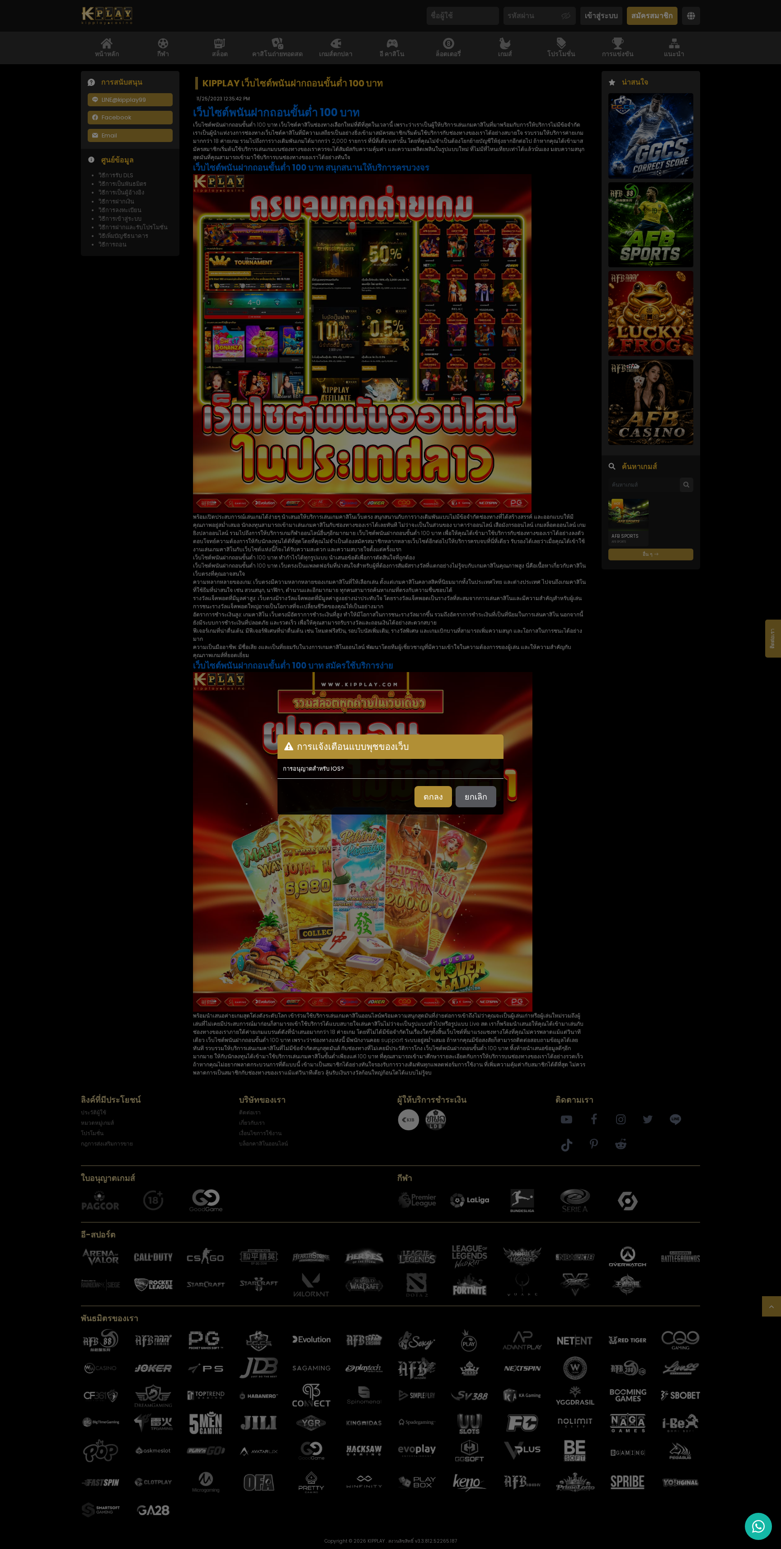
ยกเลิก (476, 796)
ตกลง (433, 796)
